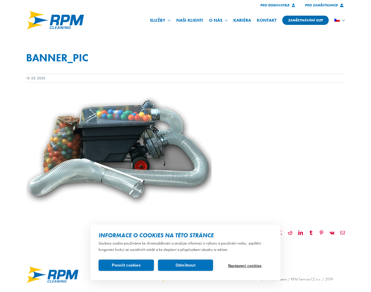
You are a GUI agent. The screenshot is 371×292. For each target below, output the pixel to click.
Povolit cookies (126, 265)
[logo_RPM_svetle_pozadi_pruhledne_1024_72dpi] (55, 12)
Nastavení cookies (244, 266)
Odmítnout (185, 265)
